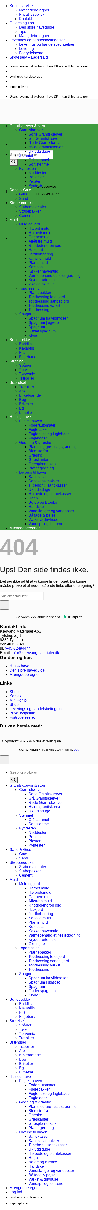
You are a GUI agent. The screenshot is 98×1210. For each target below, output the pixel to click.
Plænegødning (41, 468)
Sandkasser (39, 477)
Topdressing (29, 288)
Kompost (36, 267)
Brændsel (18, 383)
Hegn (33, 498)
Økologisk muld (42, 284)
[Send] (4, 604)
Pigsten (35, 181)
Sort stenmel (39, 164)
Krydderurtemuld (43, 280)
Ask (22, 391)
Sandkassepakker (44, 481)
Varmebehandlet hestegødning (55, 275)
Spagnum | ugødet (44, 323)
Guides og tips (22, 23)
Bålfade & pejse (42, 515)
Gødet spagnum (42, 331)
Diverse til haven (33, 472)
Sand (23, 198)
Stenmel (26, 156)
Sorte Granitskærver (45, 134)
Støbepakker (30, 211)
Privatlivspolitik (31, 14)
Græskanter (38, 460)
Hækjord (36, 250)
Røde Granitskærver (46, 143)
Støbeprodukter (23, 203)
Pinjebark (27, 357)
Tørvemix (27, 374)
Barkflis (25, 344)
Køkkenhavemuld (43, 271)
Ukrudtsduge (39, 151)
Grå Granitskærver (44, 139)
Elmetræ (26, 412)
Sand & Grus (20, 850)
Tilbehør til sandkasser (48, 485)
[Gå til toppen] (4, 759)
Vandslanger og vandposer (51, 511)
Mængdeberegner (34, 10)
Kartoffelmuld (40, 258)
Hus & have (19, 666)
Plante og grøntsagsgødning (53, 447)
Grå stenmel (39, 160)
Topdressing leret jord (47, 297)
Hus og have (20, 417)
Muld (14, 220)
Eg (21, 408)
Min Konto (18, 700)
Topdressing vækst (44, 305)
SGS (76, 749)
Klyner (34, 335)
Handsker (37, 507)
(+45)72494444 (18, 648)
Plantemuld (38, 263)
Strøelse (17, 361)
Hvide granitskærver (46, 147)
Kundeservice (21, 6)
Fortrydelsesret (31, 53)
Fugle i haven (30, 421)
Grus (23, 194)
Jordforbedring (41, 254)
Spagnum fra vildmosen (49, 318)
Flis (22, 353)
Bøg (22, 400)
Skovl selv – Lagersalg (29, 57)
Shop (14, 692)
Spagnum (27, 314)
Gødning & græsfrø (35, 442)
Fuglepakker (39, 430)
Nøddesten (38, 173)
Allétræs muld (40, 241)
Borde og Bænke (43, 502)
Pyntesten (27, 168)
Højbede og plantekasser (50, 494)
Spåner (25, 365)
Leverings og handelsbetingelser (37, 40)
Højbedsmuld (40, 233)
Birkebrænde (30, 395)
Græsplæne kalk (42, 464)
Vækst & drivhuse (43, 519)
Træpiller (26, 378)
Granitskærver (31, 790)
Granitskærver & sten (27, 785)
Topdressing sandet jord (49, 301)
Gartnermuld (39, 237)
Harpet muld (39, 228)
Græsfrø (35, 455)
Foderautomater (42, 425)
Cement (25, 216)
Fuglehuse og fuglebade (49, 434)
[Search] (14, 162)
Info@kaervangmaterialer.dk (35, 653)
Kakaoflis (27, 348)
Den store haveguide (36, 27)
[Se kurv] (17, 218)
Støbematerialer (32, 207)
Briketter (26, 404)
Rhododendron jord (45, 246)
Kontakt (25, 19)
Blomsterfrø (38, 451)
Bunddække (20, 340)
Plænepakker (40, 293)
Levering (26, 49)
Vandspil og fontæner (46, 524)
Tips (22, 31)
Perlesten (37, 177)
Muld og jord (29, 224)
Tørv (23, 370)
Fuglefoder (38, 438)
